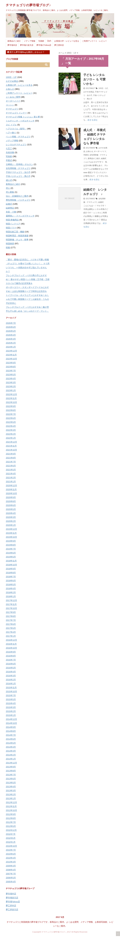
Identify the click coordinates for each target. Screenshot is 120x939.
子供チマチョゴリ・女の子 (18, 172)
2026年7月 (11, 323)
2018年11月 (11, 561)
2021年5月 (11, 469)
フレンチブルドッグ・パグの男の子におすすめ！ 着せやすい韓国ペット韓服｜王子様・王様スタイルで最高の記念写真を (27, 279)
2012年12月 (11, 802)
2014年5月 (11, 743)
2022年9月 (11, 406)
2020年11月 (11, 489)
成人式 (9, 180)
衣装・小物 (11, 212)
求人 (8, 188)
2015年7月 (11, 695)
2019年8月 (11, 545)
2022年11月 (11, 398)
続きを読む (93, 120)
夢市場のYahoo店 (43, 45)
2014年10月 (11, 723)
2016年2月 (11, 679)
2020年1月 (11, 525)
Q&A (49, 41)
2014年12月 (11, 719)
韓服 (8, 247)
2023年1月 (11, 390)
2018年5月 (11, 584)
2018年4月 (11, 588)
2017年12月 (11, 600)
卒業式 (86, 155)
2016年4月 (11, 672)
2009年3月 (11, 866)
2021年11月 (11, 446)
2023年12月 (11, 351)
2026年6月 (11, 327)
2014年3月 (11, 751)
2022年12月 (11, 394)
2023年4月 (11, 378)
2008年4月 (11, 870)
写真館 (41, 41)
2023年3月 (11, 382)
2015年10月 (11, 691)
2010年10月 (11, 846)
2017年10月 (11, 608)
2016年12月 (11, 640)
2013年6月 (11, 778)
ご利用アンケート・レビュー (94, 41)
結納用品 (10, 208)
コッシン (10, 105)
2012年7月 (11, 822)
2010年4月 (11, 858)
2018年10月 (11, 565)
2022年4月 (11, 426)
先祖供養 (10, 152)
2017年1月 (11, 636)
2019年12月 (11, 529)
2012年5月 (11, 826)
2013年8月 (11, 771)
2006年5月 (11, 877)
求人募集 (10, 192)
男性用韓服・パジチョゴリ (18, 200)
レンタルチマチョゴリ (16, 144)
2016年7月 (11, 660)
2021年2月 (11, 477)
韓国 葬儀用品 (12, 220)
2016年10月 (11, 648)
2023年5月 (11, 374)
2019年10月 (11, 537)
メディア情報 (29, 41)
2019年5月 (11, 557)
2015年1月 (11, 715)
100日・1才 (103, 88)
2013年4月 (11, 786)
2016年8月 (11, 656)
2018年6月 (11, 580)
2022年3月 (11, 430)
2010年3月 (11, 862)
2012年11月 (11, 806)
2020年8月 (11, 501)
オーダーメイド (100, 151)
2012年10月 (11, 810)
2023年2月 (11, 386)
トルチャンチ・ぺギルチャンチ (20, 121)
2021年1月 (11, 481)
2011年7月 (11, 834)
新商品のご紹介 (14, 41)
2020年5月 (11, 509)
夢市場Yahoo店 (13, 901)
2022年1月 (11, 438)
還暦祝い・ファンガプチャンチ (20, 216)
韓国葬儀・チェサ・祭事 (17, 239)
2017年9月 (11, 612)
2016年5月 (11, 668)
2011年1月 (11, 842)
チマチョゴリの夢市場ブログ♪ (28, 5)
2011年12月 (11, 830)
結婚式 (103, 158)
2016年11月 (11, 644)
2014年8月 (11, 731)
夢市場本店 (12, 45)
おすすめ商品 (88, 92)
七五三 (9, 148)
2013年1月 (11, 798)
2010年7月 (11, 850)
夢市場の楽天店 (26, 45)
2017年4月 (11, 632)
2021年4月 (11, 473)
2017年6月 (11, 624)
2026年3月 (11, 339)
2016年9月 (11, 652)
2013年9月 (11, 767)
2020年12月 (11, 485)
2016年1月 (11, 683)
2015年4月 (11, 703)
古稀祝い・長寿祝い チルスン (19, 164)
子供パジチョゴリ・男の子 (18, 176)
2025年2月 (11, 343)
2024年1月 (11, 347)
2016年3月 (11, 675)
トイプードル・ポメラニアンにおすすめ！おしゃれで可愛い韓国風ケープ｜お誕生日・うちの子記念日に (27, 299)
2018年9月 (11, 569)
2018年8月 (11, 572)
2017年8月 (11, 616)
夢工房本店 (59, 45)
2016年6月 (11, 664)
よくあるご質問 (13, 97)
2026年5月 (11, 331)
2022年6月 (11, 418)
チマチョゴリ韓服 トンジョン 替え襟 (23, 117)
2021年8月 (11, 458)
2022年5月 (11, 422)
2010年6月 (11, 854)
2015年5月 (11, 699)
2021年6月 (11, 466)
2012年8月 (11, 818)
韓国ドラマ (11, 228)
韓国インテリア (13, 224)
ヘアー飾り (11, 132)
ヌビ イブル (11, 125)
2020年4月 (11, 513)
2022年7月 (11, 414)
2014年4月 (11, 747)
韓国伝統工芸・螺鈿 (15, 231)
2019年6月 (11, 553)
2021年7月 (11, 462)
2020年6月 (11, 505)
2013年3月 (11, 790)
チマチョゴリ (12, 109)
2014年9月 (11, 727)
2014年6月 (11, 739)
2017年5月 (11, 628)
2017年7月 (11, 620)
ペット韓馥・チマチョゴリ (18, 136)
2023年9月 (11, 363)
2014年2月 (11, 755)
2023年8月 (11, 366)
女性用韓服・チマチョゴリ (18, 168)
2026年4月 (11, 335)
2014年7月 (11, 735)
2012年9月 (11, 814)
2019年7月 (11, 549)
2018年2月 (11, 592)
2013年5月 (11, 782)
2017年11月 (11, 604)
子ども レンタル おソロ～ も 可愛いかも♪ (94, 79)
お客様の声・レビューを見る (66, 41)
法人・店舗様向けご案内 (17, 196)
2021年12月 (11, 442)
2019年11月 (11, 533)
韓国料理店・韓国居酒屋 (17, 235)
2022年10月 (11, 402)
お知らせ (89, 151)
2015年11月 (11, 687)
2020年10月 (11, 493)
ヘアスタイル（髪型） (16, 128)
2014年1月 (11, 759)
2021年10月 (11, 450)
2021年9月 (11, 454)
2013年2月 (11, 794)
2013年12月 (11, 763)
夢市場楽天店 (12, 897)
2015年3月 (11, 707)
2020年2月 (11, 521)
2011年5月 (11, 838)
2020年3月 (11, 517)
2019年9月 (11, 541)
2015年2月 (11, 711)
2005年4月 (11, 881)
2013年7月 (11, 775)
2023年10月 (11, 359)
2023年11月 (11, 355)
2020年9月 (11, 497)
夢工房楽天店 (12, 909)
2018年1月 (11, 596)
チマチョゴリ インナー (16, 113)
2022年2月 (11, 434)
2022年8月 (11, 410)
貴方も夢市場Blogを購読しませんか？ (26, 52)
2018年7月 (11, 576)
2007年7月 (11, 874)
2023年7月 (11, 370)
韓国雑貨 (10, 243)
